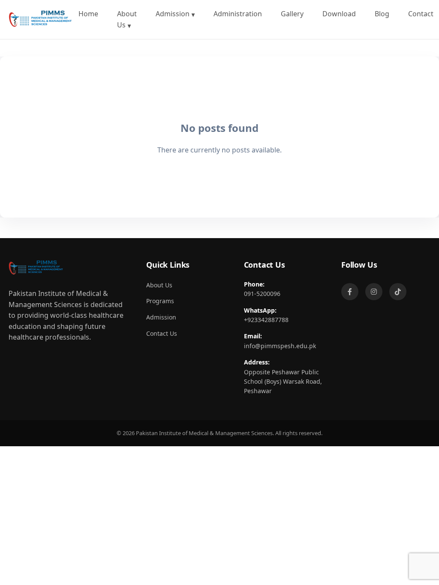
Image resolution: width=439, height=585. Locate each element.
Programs (160, 301)
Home (88, 13)
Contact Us (161, 333)
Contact (420, 13)
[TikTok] (397, 291)
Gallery (292, 13)
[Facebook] (349, 291)
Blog (382, 13)
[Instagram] (373, 291)
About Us (127, 19)
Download (339, 13)
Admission (172, 13)
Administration (237, 13)
